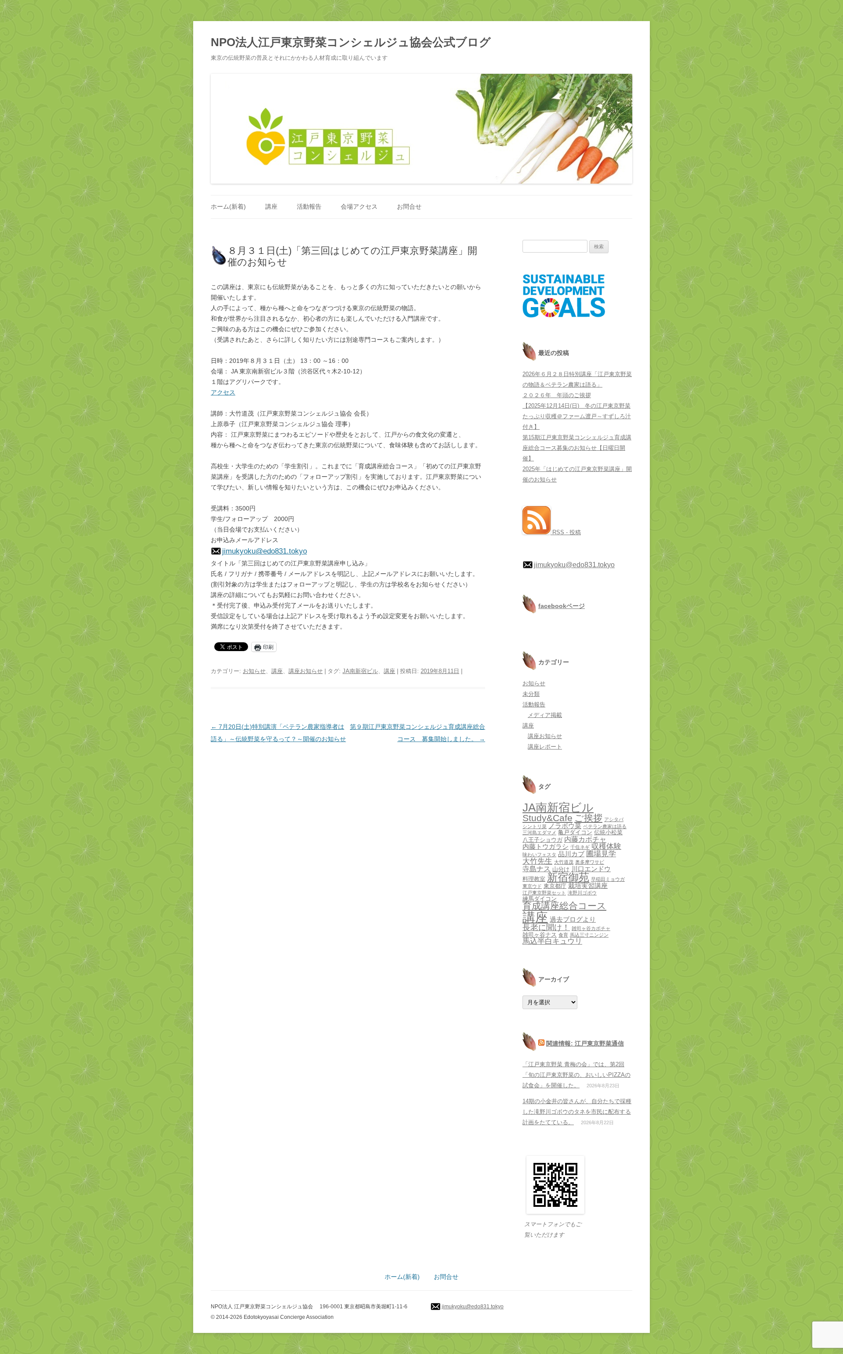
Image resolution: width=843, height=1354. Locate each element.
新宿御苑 (568, 877)
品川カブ (571, 854)
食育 (563, 935)
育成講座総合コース (564, 906)
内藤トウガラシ (545, 846)
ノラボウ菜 (564, 825)
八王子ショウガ (542, 839)
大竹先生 (537, 861)
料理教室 (533, 879)
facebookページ (561, 605)
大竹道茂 (563, 862)
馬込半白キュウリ (552, 941)
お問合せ (409, 206)
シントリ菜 (534, 826)
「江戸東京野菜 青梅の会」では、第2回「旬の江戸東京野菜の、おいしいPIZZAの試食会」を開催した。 (576, 1075)
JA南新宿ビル (360, 671)
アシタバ (613, 819)
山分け (560, 869)
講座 (271, 206)
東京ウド (532, 886)
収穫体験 (606, 846)
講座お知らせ (305, 671)
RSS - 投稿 (566, 532)
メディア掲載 (545, 715)
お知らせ (254, 671)
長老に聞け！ (546, 927)
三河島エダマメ (539, 832)
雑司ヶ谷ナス (539, 934)
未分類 (531, 694)
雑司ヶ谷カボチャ (591, 928)
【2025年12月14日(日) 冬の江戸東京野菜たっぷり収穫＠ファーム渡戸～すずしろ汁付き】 (576, 416)
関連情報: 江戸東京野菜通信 (585, 1043)
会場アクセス (359, 206)
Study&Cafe (547, 818)
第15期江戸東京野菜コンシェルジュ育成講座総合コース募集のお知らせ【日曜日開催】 (576, 448)
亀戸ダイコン (575, 832)
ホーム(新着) (228, 206)
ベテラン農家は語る (605, 826)
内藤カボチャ (585, 839)
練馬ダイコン (539, 898)
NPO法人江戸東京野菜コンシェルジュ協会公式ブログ (351, 42)
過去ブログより (573, 919)
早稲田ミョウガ (608, 879)
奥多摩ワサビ (589, 862)
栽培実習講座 (588, 885)
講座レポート (545, 746)
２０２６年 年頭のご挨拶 (556, 395)
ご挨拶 (588, 818)
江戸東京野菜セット (544, 892)
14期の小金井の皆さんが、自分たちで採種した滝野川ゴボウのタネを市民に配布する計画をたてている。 (576, 1112)
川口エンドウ (591, 868)
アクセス (223, 392)
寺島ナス (536, 868)
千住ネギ (580, 847)
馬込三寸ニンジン (589, 935)
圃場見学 (601, 854)
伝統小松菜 (608, 832)
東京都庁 (555, 886)
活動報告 (309, 206)
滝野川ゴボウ (582, 892)
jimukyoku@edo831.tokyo (264, 551)
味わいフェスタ (539, 854)
